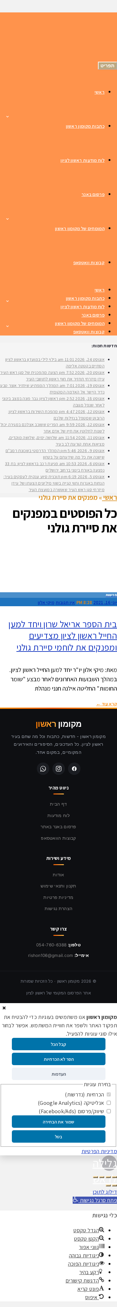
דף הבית (58, 804)
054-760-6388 (51, 944)
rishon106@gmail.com (50, 955)
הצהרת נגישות (59, 908)
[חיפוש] (18, 41)
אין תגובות (65, 602)
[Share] (108, 1177)
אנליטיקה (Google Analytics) (71, 1102)
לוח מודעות (58, 815)
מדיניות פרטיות (58, 897)
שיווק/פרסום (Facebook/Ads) (72, 1111)
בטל (58, 1137)
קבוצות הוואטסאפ (58, 838)
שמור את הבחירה (58, 1122)
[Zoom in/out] (95, 1177)
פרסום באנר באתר (58, 826)
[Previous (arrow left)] (114, 1185)
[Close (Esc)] (114, 1177)
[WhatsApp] (43, 768)
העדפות (58, 1074)
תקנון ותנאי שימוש (58, 885)
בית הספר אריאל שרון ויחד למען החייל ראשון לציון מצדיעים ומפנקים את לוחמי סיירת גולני (62, 635)
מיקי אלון (46, 602)
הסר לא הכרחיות (59, 1059)
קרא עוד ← (106, 704)
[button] (95, 1200)
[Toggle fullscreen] (101, 1177)
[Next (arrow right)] (108, 1185)
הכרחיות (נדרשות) (85, 1094)
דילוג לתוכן (105, 1191)
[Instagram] (58, 768)
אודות (58, 874)
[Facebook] (74, 768)
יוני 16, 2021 (105, 602)
